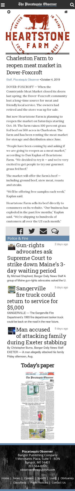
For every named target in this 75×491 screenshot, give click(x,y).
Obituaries (67, 478)
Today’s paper (37, 365)
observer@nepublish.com (37, 469)
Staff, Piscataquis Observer (22, 79)
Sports (42, 478)
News (16, 478)
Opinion (29, 478)
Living (53, 478)
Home (5, 478)
